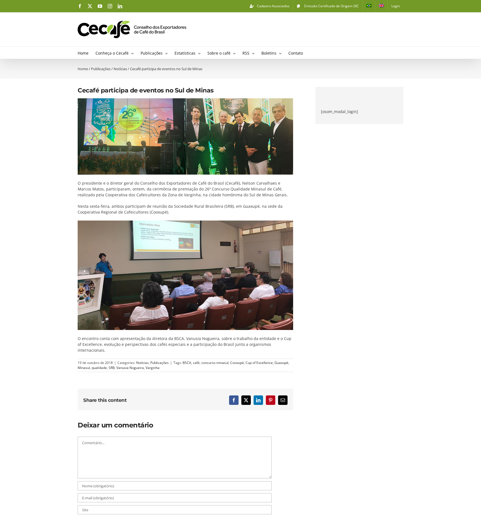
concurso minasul (215, 362)
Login (395, 6)
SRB (112, 367)
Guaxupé (281, 362)
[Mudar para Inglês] (381, 6)
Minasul (84, 367)
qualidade (99, 367)
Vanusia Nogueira (130, 367)
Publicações (159, 362)
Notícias (142, 362)
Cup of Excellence (259, 362)
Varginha (152, 367)
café (196, 362)
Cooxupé (237, 362)
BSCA (187, 362)
